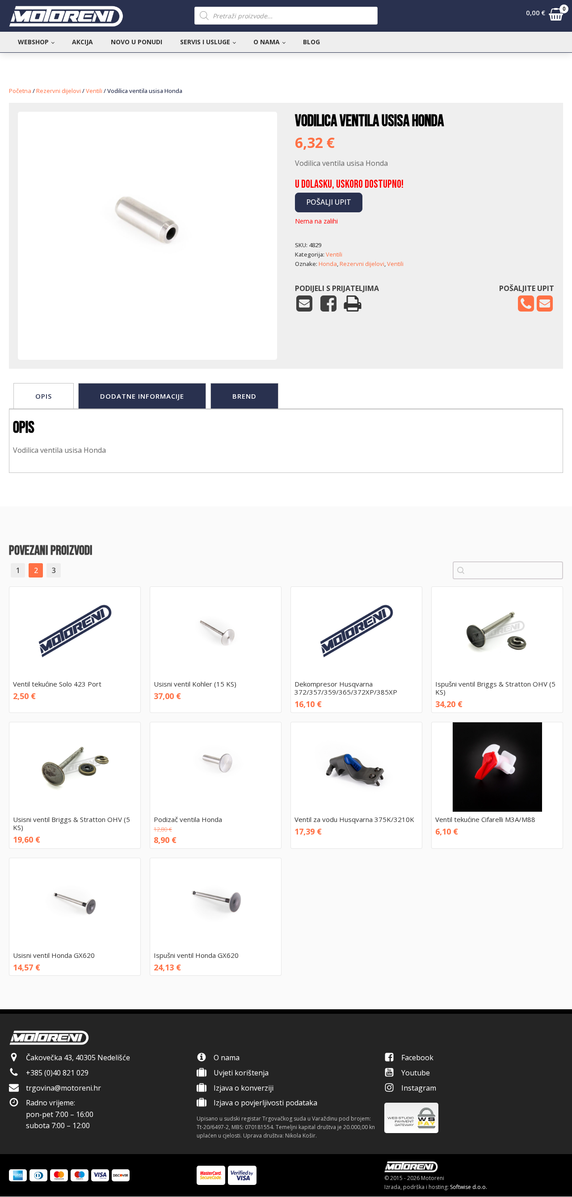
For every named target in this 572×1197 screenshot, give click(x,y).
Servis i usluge (205, 42)
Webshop (33, 42)
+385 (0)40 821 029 (57, 1073)
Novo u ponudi (136, 42)
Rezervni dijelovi (58, 91)
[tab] (43, 396)
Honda (328, 264)
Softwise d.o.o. (468, 1187)
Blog (311, 42)
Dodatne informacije (142, 396)
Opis (43, 396)
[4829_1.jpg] (147, 332)
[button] (544, 16)
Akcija (82, 42)
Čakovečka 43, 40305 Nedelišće (78, 1057)
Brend (244, 396)
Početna (20, 91)
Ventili (94, 91)
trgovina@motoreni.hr (63, 1088)
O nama (266, 42)
